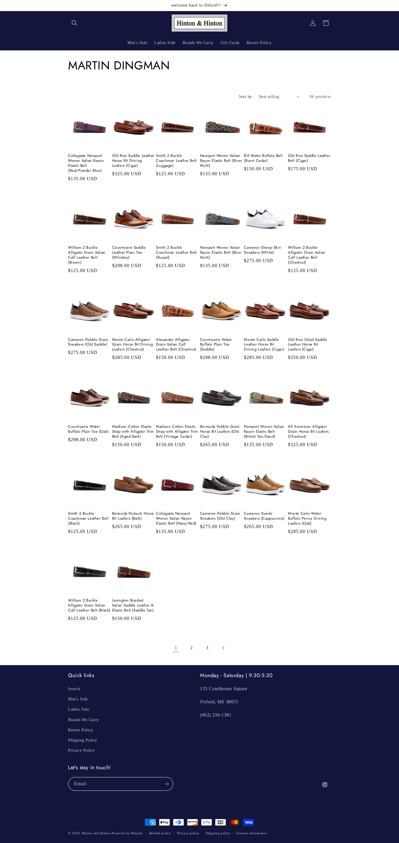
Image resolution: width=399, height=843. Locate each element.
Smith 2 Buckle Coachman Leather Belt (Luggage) (176, 160)
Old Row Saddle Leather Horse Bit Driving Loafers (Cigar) (133, 160)
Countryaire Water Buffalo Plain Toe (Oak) (88, 429)
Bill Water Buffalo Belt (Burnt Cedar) (263, 158)
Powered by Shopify (127, 833)
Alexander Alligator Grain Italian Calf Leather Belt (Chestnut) (176, 344)
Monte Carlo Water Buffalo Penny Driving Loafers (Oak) (307, 518)
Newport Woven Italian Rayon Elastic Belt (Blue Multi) (220, 252)
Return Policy (80, 730)
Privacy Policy (81, 750)
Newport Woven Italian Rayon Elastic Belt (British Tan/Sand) (264, 431)
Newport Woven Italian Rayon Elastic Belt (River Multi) (221, 160)
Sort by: (246, 96)
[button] (74, 23)
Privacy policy (188, 833)
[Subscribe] (166, 784)
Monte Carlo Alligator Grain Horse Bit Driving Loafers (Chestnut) (132, 344)
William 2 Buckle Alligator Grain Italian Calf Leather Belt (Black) (89, 605)
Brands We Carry (83, 719)
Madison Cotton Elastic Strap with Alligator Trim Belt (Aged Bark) (133, 431)
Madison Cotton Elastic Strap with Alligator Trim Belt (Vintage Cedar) (177, 431)
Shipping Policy (82, 740)
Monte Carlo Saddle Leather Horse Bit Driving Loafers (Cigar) (264, 344)
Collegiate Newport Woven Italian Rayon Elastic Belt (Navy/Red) (176, 518)
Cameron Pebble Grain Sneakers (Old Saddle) (88, 342)
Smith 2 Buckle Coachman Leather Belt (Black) (88, 518)
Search (74, 689)
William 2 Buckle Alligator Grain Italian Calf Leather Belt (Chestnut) (306, 255)
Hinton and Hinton (96, 833)
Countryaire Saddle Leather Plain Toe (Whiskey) (129, 252)
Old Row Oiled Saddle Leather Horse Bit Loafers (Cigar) (307, 344)
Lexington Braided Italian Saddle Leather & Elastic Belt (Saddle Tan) (133, 605)
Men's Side (78, 699)
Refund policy (160, 833)
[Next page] (223, 648)
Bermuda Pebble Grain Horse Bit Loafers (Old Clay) (220, 431)
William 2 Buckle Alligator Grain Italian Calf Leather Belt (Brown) (86, 255)
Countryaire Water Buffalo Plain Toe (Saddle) (216, 344)
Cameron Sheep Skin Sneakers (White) (262, 250)
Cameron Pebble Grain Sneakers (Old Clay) (220, 516)
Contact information (251, 833)
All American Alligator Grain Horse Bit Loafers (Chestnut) (308, 431)
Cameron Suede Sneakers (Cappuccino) (264, 516)
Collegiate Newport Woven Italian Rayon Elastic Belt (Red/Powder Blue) (86, 163)
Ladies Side (78, 709)
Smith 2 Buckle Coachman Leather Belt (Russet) (176, 252)
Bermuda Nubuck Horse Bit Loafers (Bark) (133, 516)
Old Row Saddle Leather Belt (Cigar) (309, 158)
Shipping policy (218, 833)
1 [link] (176, 647)
